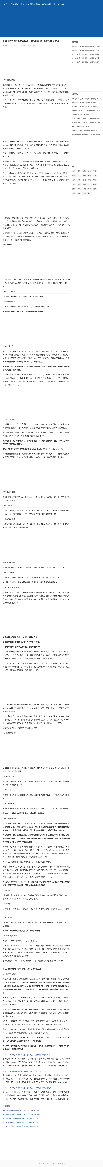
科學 (79, 184)
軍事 (73, 193)
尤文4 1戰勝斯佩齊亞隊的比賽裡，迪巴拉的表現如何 (20, 1122)
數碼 (84, 175)
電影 (79, 193)
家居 (84, 180)
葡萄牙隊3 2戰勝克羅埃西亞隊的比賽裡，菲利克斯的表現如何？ (27, 1088)
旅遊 (94, 180)
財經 (89, 180)
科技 (94, 171)
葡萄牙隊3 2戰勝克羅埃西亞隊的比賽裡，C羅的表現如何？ (25, 1071)
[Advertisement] (51, 23)
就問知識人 (8, 4)
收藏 (79, 189)
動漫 (89, 189)
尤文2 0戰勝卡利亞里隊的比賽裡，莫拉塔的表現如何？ (21, 1118)
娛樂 (73, 175)
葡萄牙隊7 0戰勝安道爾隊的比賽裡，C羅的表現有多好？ (22, 1114)
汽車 (94, 175)
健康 (84, 171)
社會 (73, 171)
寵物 (94, 184)
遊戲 (73, 180)
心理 (79, 175)
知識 (84, 193)
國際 (94, 189)
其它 (89, 193)
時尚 (89, 175)
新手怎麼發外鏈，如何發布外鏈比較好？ (85, 130)
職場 (84, 184)
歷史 (89, 184)
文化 (89, 171)
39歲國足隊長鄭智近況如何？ (82, 114)
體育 (17, 4)
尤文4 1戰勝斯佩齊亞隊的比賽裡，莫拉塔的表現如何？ (21, 1126)
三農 (84, 189)
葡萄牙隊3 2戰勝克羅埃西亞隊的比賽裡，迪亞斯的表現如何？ (26, 1055)
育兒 (73, 184)
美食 (79, 180)
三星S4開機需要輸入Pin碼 (81, 126)
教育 (79, 171)
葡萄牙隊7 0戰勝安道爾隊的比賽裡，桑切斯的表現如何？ (22, 1110)
